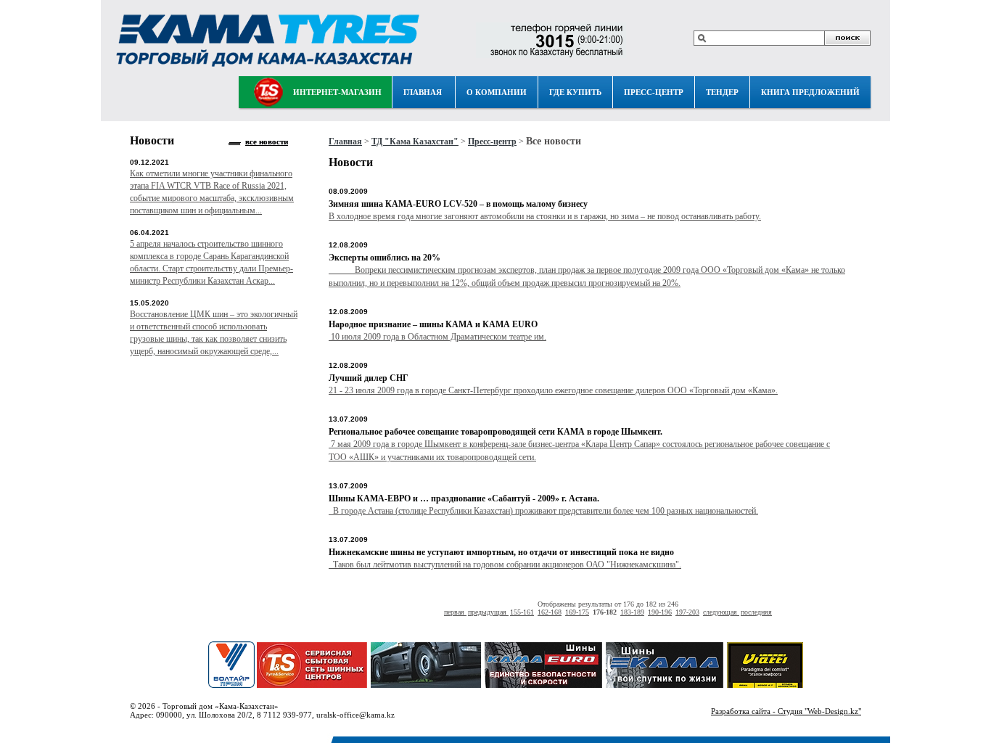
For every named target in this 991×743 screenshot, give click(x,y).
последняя (756, 612)
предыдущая (488, 612)
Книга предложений (810, 92)
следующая (721, 612)
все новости (266, 141)
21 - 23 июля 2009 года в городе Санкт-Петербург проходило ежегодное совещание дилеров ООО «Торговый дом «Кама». (553, 390)
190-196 (660, 612)
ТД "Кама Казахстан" (415, 141)
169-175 (577, 612)
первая (455, 612)
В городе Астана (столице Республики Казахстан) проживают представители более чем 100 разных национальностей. (543, 511)
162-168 (550, 612)
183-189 (632, 612)
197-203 (687, 612)
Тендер (722, 92)
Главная (422, 92)
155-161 (522, 612)
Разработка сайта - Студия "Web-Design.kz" (786, 711)
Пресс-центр (653, 92)
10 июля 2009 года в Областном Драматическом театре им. (437, 337)
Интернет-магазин (337, 92)
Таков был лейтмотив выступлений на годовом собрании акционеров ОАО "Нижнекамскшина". (505, 564)
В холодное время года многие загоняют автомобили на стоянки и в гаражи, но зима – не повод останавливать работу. (545, 216)
